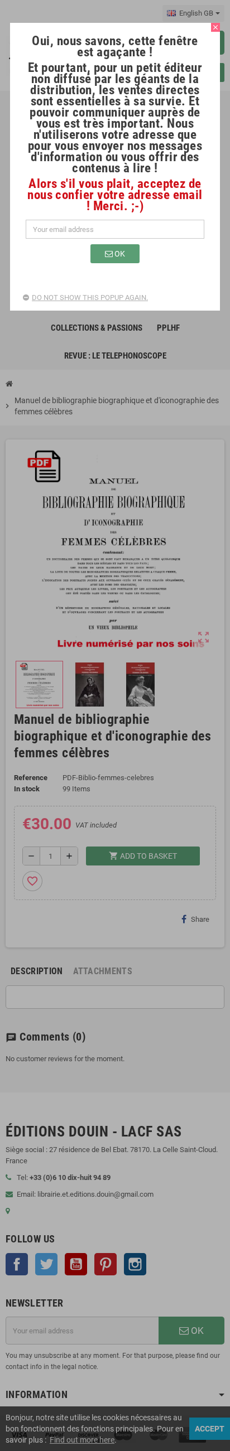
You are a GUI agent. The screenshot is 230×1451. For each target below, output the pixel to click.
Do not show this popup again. (90, 297)
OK (119, 253)
